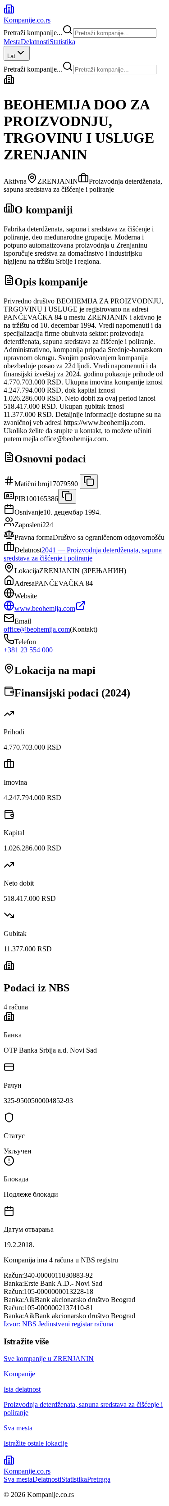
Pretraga (98, 1479)
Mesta (12, 41)
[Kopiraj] (89, 481)
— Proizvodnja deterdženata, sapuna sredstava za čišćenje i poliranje (83, 554)
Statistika (62, 41)
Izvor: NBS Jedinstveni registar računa (58, 1324)
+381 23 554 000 (28, 650)
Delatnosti (35, 41)
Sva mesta (18, 1479)
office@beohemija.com (37, 629)
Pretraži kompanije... (33, 32)
